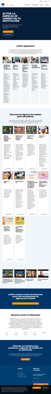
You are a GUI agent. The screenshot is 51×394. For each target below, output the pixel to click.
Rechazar (45, 387)
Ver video (9, 259)
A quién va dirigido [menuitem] (34, 5)
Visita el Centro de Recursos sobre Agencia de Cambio (25, 303)
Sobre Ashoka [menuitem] (27, 5)
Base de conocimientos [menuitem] (22, 376)
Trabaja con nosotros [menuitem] (22, 374)
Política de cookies (10, 390)
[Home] (3, 5)
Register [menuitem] (41, 1)
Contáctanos (25, 359)
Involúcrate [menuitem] (47, 5)
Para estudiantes (8, 31)
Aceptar (36, 387)
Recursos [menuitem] (41, 5)
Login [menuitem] (45, 1)
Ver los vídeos (8, 168)
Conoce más (20, 168)
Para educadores (8, 34)
